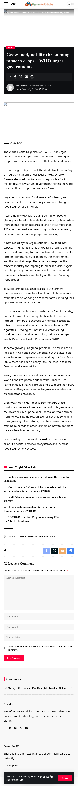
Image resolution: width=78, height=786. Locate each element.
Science (63, 688)
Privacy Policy (46, 776)
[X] (10, 728)
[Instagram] (15, 728)
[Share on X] (20, 77)
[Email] (26, 77)
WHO (22, 536)
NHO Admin (21, 85)
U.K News (24, 688)
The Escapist (39, 688)
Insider (53, 688)
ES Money (10, 688)
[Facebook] (5, 728)
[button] (65, 778)
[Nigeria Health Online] (39, 3)
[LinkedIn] (26, 728)
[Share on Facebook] (15, 77)
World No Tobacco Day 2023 (43, 536)
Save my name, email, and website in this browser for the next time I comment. (40, 648)
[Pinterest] (21, 728)
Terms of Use (17, 779)
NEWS (11, 47)
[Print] (31, 77)
